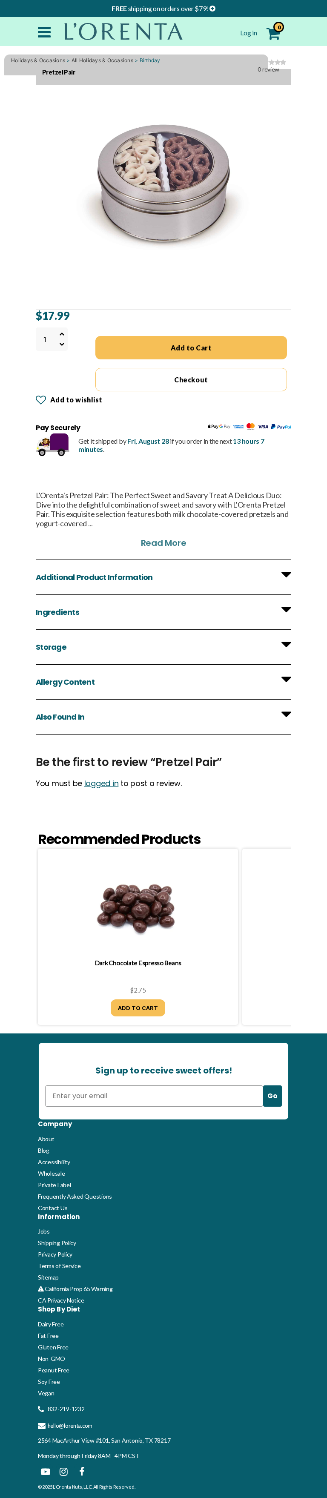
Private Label (54, 1184)
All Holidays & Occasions (102, 60)
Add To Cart (138, 1007)
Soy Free (49, 1381)
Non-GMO (51, 1358)
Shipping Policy (57, 1242)
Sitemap (48, 1277)
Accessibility (54, 1161)
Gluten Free (53, 1347)
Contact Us (52, 1207)
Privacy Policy (55, 1254)
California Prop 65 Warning (78, 1288)
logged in (101, 783)
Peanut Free (53, 1370)
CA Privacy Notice (61, 1300)
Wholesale (51, 1173)
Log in (249, 33)
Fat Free (48, 1335)
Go (272, 1096)
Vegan (46, 1393)
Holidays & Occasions (38, 60)
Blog (43, 1150)
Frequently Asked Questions (75, 1196)
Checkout (191, 380)
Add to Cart (191, 348)
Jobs (44, 1231)
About (46, 1138)
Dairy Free (50, 1324)
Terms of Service (59, 1265)
